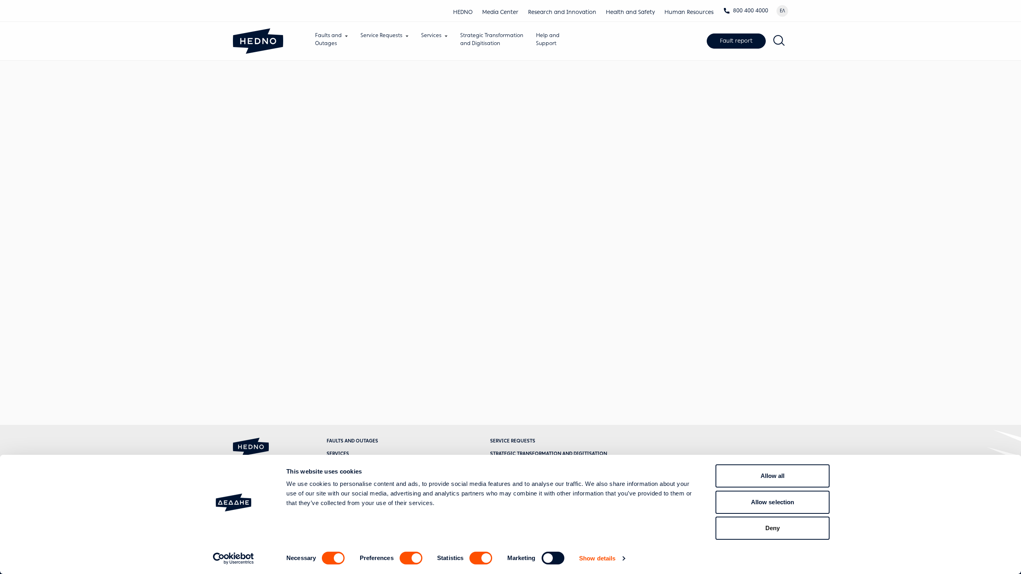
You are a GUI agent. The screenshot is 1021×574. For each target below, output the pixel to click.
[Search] (779, 41)
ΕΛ (782, 11)
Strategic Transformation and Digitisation (548, 453)
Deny (772, 528)
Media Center (500, 12)
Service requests (512, 441)
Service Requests (381, 35)
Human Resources (689, 12)
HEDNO (463, 12)
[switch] (411, 558)
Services (431, 35)
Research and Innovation (562, 12)
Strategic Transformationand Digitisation (491, 39)
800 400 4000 (750, 10)
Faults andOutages (328, 39)
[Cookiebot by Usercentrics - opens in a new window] (233, 558)
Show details (597, 558)
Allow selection (772, 502)
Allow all (773, 475)
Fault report (736, 40)
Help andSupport (548, 39)
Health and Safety (630, 12)
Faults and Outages (352, 441)
